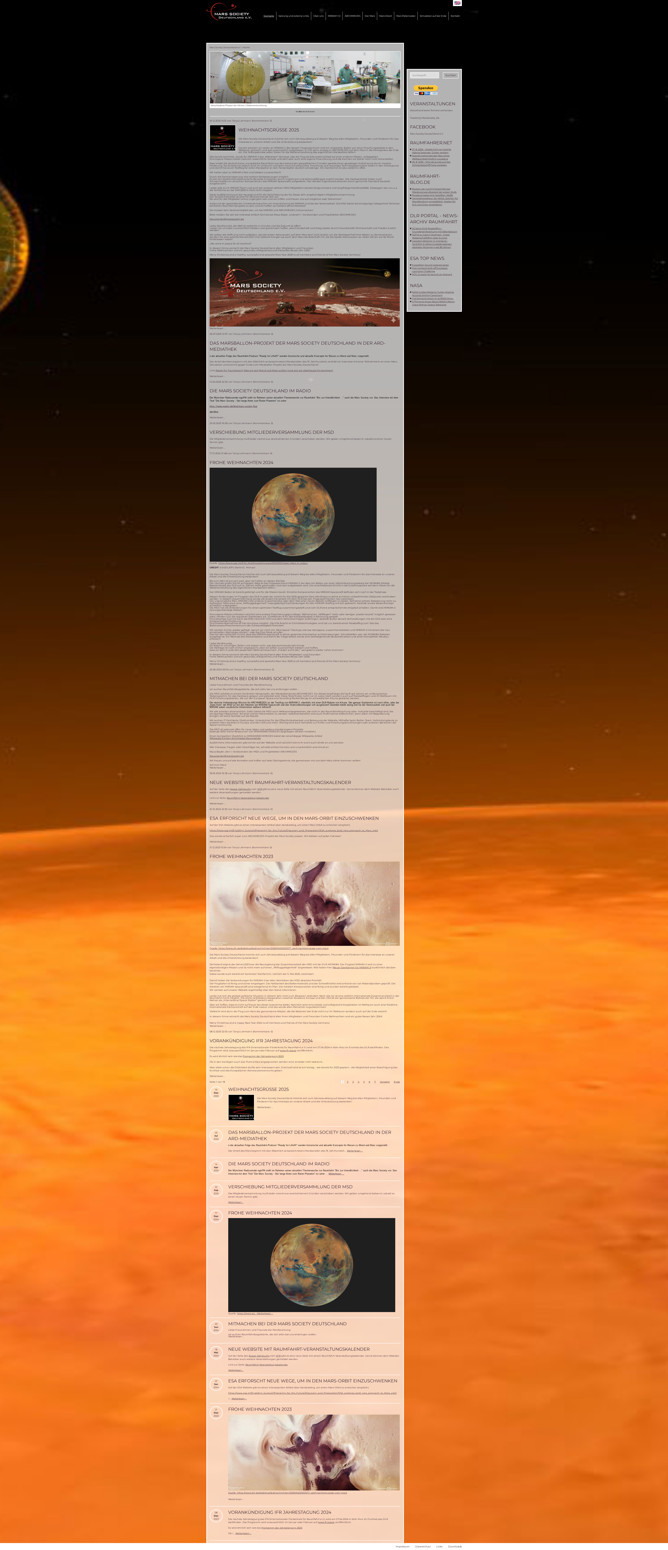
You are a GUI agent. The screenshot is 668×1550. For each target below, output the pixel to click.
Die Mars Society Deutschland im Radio (260, 390)
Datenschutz (423, 1546)
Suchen (450, 75)
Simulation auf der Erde (433, 16)
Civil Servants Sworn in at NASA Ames (433, 298)
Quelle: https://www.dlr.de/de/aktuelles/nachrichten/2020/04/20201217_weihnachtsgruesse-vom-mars (269, 948)
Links (439, 1546)
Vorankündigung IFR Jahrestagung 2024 (261, 1040)
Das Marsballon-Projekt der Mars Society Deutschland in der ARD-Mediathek (297, 346)
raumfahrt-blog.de (425, 179)
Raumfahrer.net (431, 142)
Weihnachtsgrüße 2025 (268, 129)
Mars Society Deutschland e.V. (225, 47)
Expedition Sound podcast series (430, 265)
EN (457, 3)
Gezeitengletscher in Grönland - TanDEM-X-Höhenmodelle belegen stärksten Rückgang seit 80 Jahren (432, 244)
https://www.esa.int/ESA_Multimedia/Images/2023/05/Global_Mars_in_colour (263, 563)
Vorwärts (385, 1082)
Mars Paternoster (405, 16)
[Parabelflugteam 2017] (305, 77)
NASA (416, 285)
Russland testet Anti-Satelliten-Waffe (432, 195)
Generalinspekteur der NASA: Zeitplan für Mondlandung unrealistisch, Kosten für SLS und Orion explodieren (435, 201)
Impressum (403, 1546)
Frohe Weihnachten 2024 (241, 462)
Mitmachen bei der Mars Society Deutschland (269, 678)
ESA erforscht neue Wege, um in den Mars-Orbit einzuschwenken (294, 818)
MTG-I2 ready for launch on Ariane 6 (432, 274)
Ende (397, 1082)
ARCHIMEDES (352, 16)
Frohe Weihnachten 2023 (241, 856)
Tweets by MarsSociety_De (424, 118)
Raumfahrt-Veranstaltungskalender (248, 798)
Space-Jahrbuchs (240, 789)
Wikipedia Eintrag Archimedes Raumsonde (235, 738)
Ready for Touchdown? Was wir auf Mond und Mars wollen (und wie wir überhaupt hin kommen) (274, 370)
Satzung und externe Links (294, 16)
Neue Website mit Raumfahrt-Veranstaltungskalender (280, 782)
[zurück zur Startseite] (229, 11)
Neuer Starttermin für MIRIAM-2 (352, 967)
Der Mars (370, 16)
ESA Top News (427, 258)
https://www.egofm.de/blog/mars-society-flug (233, 406)
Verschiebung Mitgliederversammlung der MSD (272, 432)
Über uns (318, 16)
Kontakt (455, 16)
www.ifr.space (288, 1050)
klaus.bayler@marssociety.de (227, 219)
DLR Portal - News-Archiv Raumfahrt (434, 218)
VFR (259, 789)
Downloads (455, 1546)
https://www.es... (247, 1313)
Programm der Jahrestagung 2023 (263, 1056)
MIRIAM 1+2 (334, 16)
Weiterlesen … (218, 328)
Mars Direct (385, 16)
